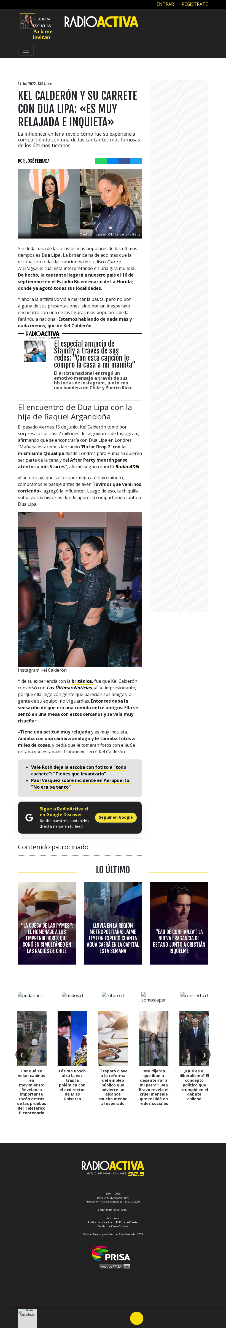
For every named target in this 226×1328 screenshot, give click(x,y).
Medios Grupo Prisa (113, 1266)
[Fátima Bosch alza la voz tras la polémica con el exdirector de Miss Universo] (72, 1038)
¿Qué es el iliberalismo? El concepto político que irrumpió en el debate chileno (194, 1084)
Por (33, 161)
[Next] (163, 1318)
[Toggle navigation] (26, 50)
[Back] (110, 1318)
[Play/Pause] (136, 1318)
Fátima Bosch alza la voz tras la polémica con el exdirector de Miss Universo (72, 1084)
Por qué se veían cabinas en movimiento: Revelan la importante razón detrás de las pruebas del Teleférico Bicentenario (31, 1091)
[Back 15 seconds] (123, 1318)
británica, (82, 681)
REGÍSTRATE (194, 4)
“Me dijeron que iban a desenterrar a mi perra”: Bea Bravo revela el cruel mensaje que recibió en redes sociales (153, 1087)
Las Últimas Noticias (69, 688)
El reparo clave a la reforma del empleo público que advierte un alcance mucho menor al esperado (113, 1087)
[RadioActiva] (101, 22)
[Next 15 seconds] (150, 1318)
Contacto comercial (113, 1210)
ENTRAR (164, 4)
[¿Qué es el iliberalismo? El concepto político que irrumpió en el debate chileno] (194, 1038)
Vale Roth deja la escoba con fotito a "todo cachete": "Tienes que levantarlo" (78, 770)
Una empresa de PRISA (113, 1253)
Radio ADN (127, 467)
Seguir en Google (116, 817)
